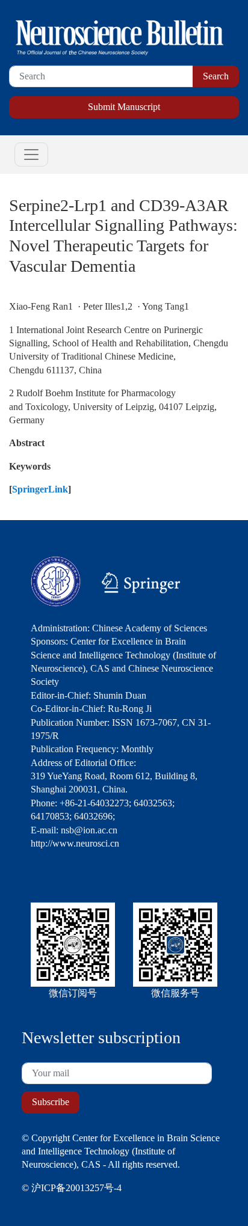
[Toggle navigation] (31, 155)
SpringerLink (40, 489)
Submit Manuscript (124, 107)
